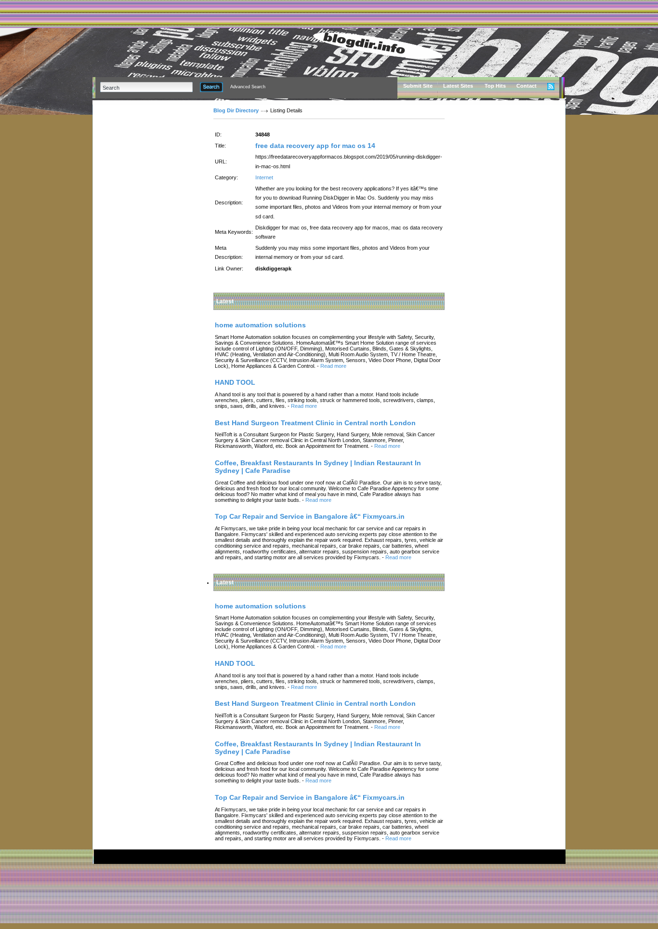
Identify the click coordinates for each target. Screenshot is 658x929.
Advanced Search (247, 86)
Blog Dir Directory (236, 110)
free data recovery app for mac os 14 (315, 145)
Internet (264, 177)
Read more (333, 366)
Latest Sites (458, 86)
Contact (526, 86)
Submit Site (418, 86)
